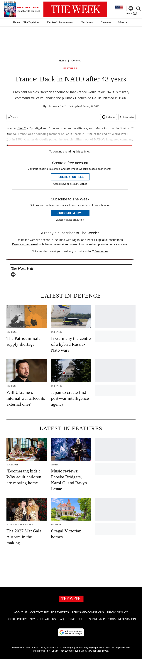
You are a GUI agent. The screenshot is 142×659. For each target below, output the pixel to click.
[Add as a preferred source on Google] (71, 632)
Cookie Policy (16, 619)
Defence (76, 60)
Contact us (101, 251)
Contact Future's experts (49, 612)
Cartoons (106, 22)
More (121, 22)
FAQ (61, 619)
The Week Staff (56, 106)
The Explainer (31, 22)
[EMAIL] (14, 274)
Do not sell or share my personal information (101, 619)
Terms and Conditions (88, 612)
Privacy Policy (117, 612)
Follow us (110, 117)
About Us (20, 612)
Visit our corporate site (118, 647)
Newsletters (87, 22)
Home (62, 60)
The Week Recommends (60, 22)
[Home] (16, 22)
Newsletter (129, 117)
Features (70, 68)
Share (15, 117)
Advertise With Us (43, 619)
